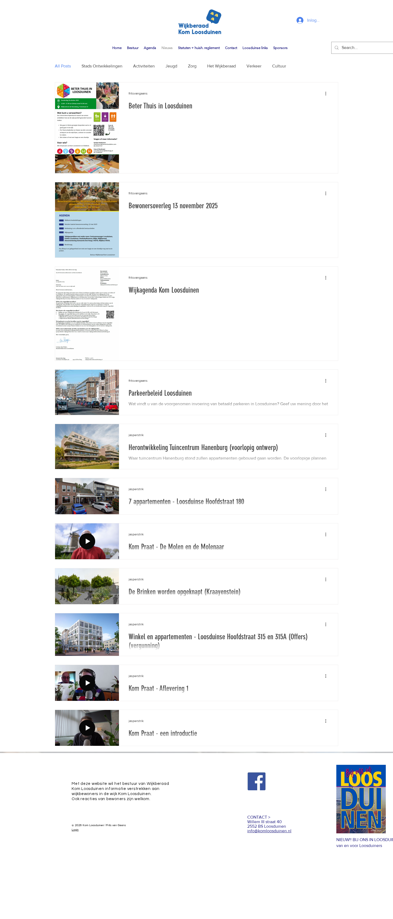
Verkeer (253, 66)
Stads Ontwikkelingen (102, 66)
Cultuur (279, 66)
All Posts (63, 66)
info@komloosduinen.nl (269, 831)
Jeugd (171, 66)
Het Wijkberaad (221, 66)
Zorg (192, 66)
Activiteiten (144, 66)
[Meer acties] (327, 93)
